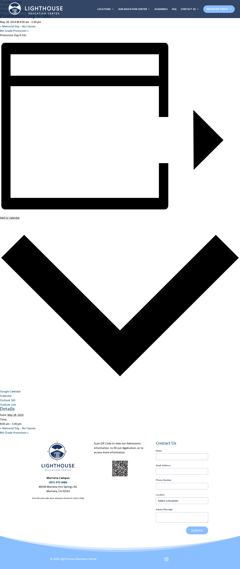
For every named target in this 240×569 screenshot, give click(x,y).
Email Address (163, 465)
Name (159, 450)
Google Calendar (10, 391)
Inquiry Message (164, 509)
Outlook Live (8, 404)
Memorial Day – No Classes (18, 26)
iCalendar (6, 396)
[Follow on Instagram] (166, 559)
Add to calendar (10, 218)
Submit (197, 530)
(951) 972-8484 (58, 482)
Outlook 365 (7, 400)
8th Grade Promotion (14, 31)
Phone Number (163, 480)
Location (160, 494)
